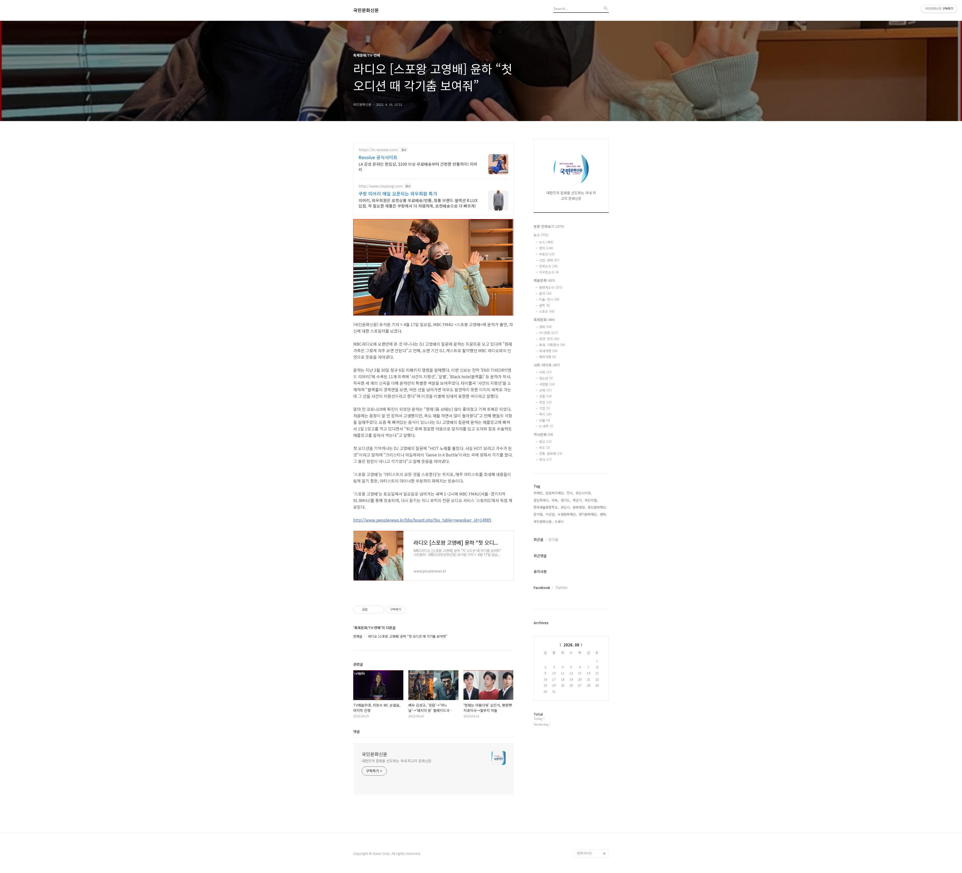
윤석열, (539, 514)
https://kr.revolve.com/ (378, 150)
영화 (545, 326)
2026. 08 (571, 644)
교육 (545, 390)
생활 (545, 396)
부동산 (547, 254)
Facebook (542, 587)
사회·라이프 (547, 364)
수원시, (560, 521)
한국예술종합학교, (546, 507)
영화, (603, 514)
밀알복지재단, (555, 493)
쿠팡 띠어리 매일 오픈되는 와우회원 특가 (397, 193)
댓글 (356, 731)
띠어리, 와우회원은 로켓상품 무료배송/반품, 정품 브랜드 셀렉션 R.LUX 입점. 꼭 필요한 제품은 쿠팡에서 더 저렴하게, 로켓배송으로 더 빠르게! (417, 203)
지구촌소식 (549, 272)
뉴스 (541, 234)
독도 (544, 447)
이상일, (551, 514)
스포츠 (547, 311)
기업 (544, 408)
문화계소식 (550, 287)
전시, (570, 493)
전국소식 (548, 266)
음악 (545, 293)
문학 (544, 305)
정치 (546, 248)
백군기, (578, 500)
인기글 (553, 539)
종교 (545, 441)
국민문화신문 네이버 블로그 (591, 833)
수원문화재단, (567, 514)
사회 (545, 372)
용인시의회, (584, 493)
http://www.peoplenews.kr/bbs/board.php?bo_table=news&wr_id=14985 (422, 520)
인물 (544, 420)
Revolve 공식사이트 (378, 157)
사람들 (547, 384)
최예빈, (539, 493)
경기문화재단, (588, 514)
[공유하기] (372, 609)
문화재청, (579, 507)
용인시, (566, 507)
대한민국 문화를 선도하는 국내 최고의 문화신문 (396, 760)
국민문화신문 (366, 10)
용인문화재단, (597, 507)
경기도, (566, 500)
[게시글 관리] (378, 609)
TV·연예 (548, 332)
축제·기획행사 (552, 344)
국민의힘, (591, 500)
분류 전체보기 (549, 226)
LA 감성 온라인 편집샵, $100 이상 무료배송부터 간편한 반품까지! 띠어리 (417, 166)
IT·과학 (546, 426)
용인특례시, (542, 500)
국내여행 (548, 350)
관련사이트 (584, 853)
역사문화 (543, 434)
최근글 (538, 539)
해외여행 (547, 356)
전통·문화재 (550, 453)
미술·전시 (549, 299)
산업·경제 (549, 260)
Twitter (561, 587)
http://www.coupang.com (380, 186)
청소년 (546, 378)
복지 (545, 414)
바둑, (555, 500)
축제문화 (544, 319)
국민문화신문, (543, 521)
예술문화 (544, 280)
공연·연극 (549, 338)
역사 (545, 459)
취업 (545, 402)
